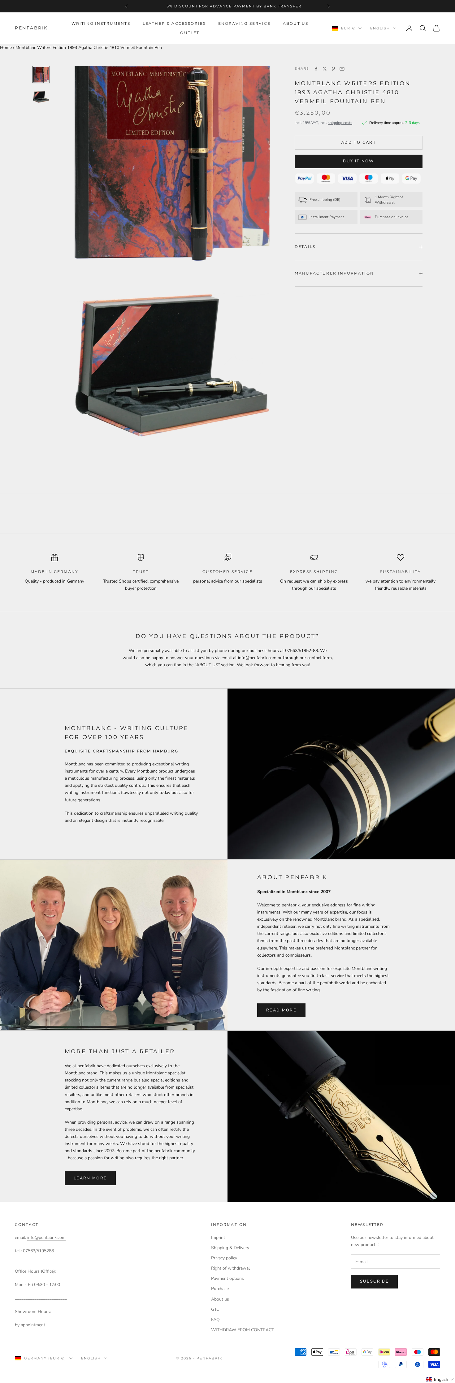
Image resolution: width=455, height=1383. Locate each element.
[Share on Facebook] (316, 68)
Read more (281, 1010)
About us (295, 23)
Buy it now (358, 161)
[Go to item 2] (41, 96)
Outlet (189, 32)
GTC (215, 1309)
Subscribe (374, 1281)
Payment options (227, 1278)
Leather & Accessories (174, 23)
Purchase (220, 1289)
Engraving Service (244, 23)
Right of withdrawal (230, 1268)
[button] (440, 1379)
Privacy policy (224, 1258)
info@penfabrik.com (46, 1237)
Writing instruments (101, 23)
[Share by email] (342, 68)
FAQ (215, 1320)
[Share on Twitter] (324, 68)
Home (6, 48)
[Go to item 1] (41, 74)
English (380, 28)
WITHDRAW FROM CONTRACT (242, 1330)
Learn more (90, 1178)
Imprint (218, 1237)
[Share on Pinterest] (333, 68)
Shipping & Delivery (230, 1248)
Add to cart (358, 142)
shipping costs (340, 123)
